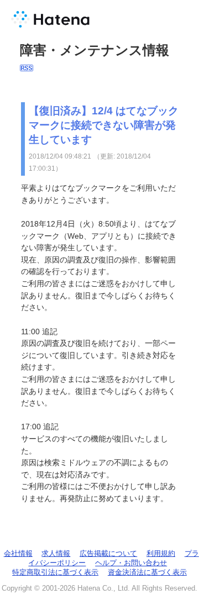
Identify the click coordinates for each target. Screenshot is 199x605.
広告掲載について (108, 553)
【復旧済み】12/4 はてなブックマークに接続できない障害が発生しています (104, 125)
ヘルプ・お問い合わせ (131, 563)
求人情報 (55, 553)
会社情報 (18, 553)
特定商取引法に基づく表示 (55, 572)
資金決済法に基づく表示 (147, 572)
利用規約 (160, 553)
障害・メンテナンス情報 (94, 50)
